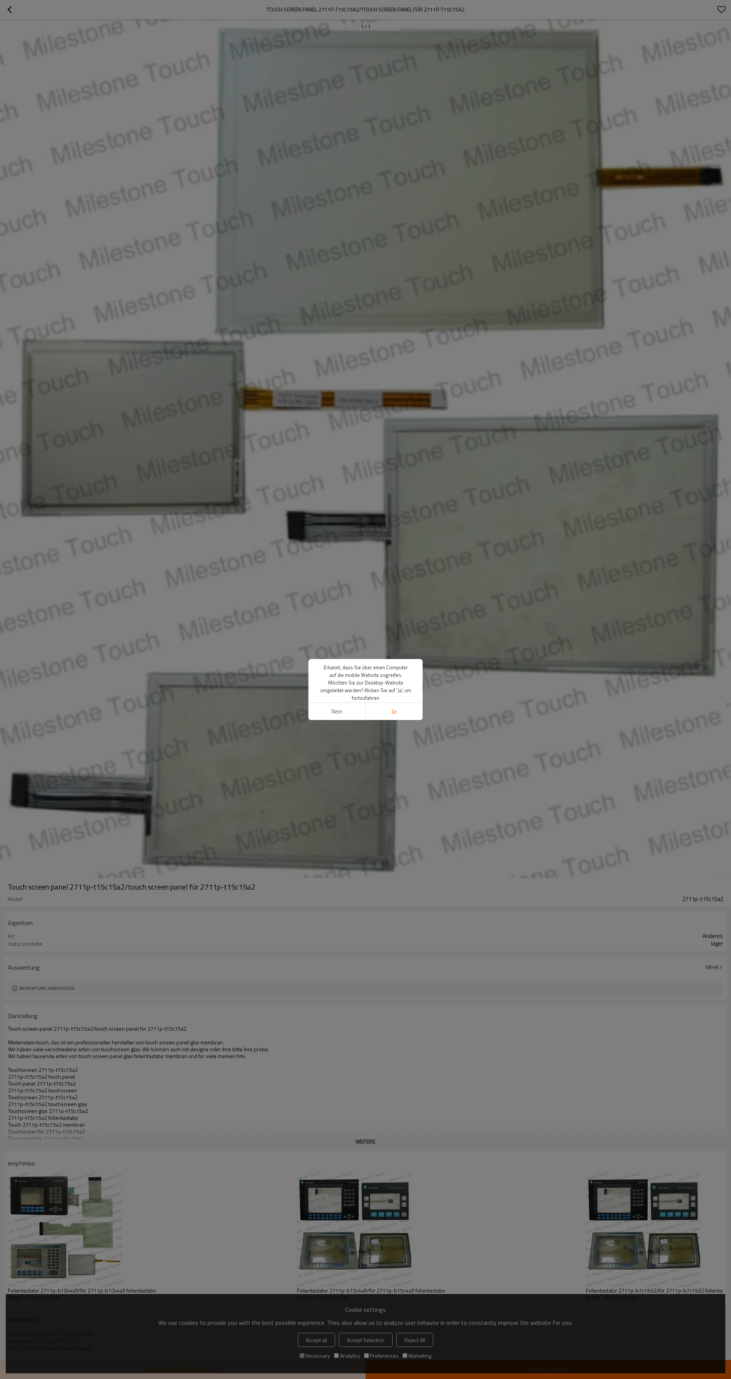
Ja (394, 711)
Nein (337, 711)
